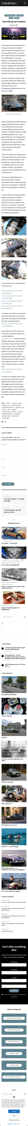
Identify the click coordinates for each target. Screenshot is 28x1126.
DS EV (9, 409)
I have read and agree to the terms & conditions (15, 996)
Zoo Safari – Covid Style (9, 543)
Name (3, 459)
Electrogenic (17, 414)
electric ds (14, 411)
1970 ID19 (8, 403)
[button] (14, 1097)
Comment (4, 444)
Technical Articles (14, 563)
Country (14, 978)
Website (4, 475)
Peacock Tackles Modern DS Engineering (11, 608)
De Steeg (4, 409)
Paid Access (5, 563)
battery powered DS (16, 405)
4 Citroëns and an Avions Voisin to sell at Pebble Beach (13, 909)
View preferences (14, 1120)
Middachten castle (6, 416)
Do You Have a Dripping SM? (10, 565)
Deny (14, 1116)
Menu (24, 3)
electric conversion (6, 411)
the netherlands (5, 418)
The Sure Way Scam (7, 931)
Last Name (14, 970)
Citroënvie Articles (10, 15)
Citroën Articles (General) (9, 582)
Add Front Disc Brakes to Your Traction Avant (13, 924)
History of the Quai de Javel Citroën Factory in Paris (13, 587)
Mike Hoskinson (15, 416)
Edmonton (14, 409)
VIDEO (16, 18)
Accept (14, 1111)
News (11, 18)
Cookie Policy (10, 1123)
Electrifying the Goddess (7, 414)
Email (3, 467)
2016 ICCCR (14, 403)
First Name (14, 962)
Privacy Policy (17, 1123)
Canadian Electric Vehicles (8, 407)
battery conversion (6, 405)
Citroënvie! (20, 15)
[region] (14, 631)
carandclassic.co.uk (8, 339)
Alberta (19, 403)
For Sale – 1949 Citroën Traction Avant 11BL (14, 902)
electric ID (20, 411)
